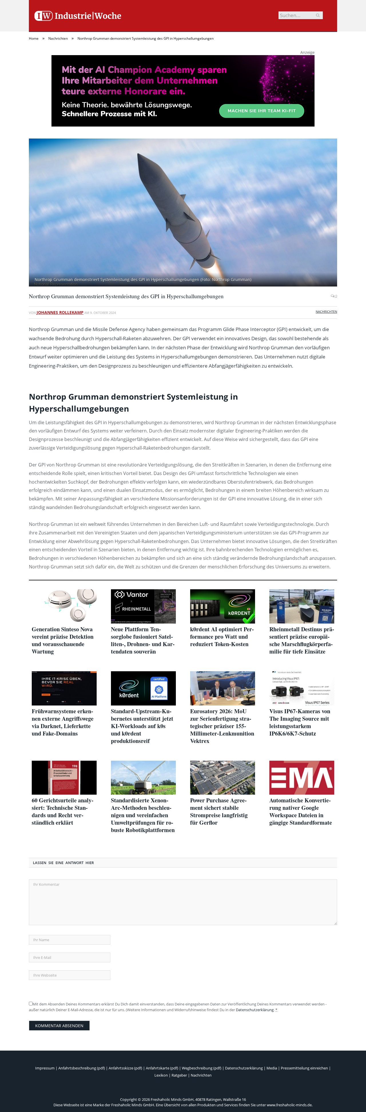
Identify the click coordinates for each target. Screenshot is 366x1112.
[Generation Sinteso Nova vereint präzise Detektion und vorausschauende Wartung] (64, 606)
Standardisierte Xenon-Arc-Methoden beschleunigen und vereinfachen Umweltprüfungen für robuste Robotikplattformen (143, 815)
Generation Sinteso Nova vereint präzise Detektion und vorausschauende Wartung (63, 640)
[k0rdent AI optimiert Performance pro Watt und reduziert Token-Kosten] (222, 606)
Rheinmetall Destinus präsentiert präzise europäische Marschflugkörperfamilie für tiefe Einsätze (301, 640)
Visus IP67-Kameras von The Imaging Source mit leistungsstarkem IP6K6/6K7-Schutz (299, 722)
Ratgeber (179, 1075)
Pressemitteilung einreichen (304, 1068)
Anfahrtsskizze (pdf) (125, 1068)
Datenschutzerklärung (255, 1009)
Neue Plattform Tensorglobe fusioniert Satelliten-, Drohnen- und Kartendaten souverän (143, 640)
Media (271, 1068)
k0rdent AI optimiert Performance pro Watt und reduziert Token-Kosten (222, 637)
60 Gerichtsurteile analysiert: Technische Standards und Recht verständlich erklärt (63, 811)
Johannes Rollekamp (60, 312)
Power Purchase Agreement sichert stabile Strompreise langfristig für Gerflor (219, 811)
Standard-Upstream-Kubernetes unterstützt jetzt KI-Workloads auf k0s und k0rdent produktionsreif (142, 726)
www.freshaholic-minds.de (289, 1104)
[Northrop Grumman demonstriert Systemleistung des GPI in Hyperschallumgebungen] (183, 213)
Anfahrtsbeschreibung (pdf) (81, 1068)
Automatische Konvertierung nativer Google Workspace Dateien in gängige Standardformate (300, 811)
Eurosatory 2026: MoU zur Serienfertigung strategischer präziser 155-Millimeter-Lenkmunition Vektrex (222, 726)
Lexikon (161, 1075)
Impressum (45, 1068)
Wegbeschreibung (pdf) (201, 1068)
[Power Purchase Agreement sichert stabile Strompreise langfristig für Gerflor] (222, 778)
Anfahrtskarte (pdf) (162, 1068)
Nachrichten (326, 311)
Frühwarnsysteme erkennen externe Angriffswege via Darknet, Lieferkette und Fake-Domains (63, 722)
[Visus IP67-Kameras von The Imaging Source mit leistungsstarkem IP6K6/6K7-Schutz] (301, 688)
